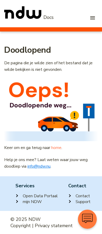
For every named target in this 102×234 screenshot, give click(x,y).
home (56, 148)
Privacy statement (54, 225)
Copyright (20, 225)
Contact (83, 196)
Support (83, 202)
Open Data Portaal (40, 196)
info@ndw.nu (38, 166)
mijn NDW (32, 202)
